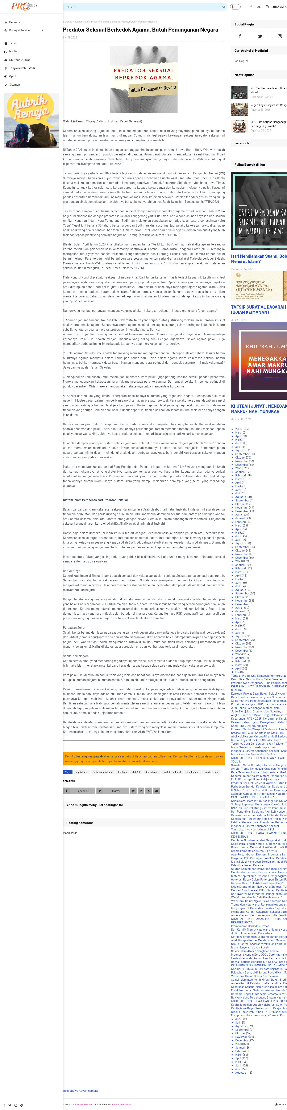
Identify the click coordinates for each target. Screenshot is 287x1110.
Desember (242, 464)
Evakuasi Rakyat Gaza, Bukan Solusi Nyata (258, 693)
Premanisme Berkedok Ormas (250, 926)
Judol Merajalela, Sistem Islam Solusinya (257, 711)
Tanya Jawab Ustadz (22, 68)
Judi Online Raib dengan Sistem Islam (255, 707)
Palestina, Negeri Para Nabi (248, 865)
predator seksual (172, 772)
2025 (238, 654)
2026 (238, 1044)
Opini (12, 76)
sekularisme (192, 772)
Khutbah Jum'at (19, 59)
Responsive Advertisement (80, 1090)
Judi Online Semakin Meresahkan (252, 933)
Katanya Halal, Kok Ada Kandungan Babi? (257, 883)
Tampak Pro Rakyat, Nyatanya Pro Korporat (258, 675)
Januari (240, 471)
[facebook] (4, 1105)
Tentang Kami (278, 6)
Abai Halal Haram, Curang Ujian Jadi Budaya (259, 736)
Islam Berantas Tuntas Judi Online (253, 754)
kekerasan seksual (103, 772)
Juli (238, 446)
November (242, 461)
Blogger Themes (83, 1104)
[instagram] (15, 1105)
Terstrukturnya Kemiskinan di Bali (253, 829)
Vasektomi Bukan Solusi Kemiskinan (254, 976)
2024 (239, 607)
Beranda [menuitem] (14, 22)
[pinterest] (21, 1105)
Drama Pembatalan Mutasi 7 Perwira (254, 851)
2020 (239, 429)
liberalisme (152, 772)
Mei (237, 439)
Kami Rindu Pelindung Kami (249, 725)
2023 (238, 561)
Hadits (13, 51)
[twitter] (9, 1105)
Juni (238, 443)
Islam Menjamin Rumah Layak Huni (253, 747)
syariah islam (82, 21)
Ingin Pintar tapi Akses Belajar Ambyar (255, 779)
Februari (241, 475)
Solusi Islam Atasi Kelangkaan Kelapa (255, 951)
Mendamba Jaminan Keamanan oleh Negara (259, 872)
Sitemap (14, 84)
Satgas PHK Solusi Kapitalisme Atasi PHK (257, 733)
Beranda (67, 21)
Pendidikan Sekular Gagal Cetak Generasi (257, 679)
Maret (239, 432)
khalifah (122, 772)
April (238, 436)
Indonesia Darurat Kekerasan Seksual (255, 826)
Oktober (240, 457)
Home (258, 6)
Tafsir (13, 43)
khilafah (136, 772)
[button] (235, 6)
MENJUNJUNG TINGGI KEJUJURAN (253, 797)
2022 (239, 514)
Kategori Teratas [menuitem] (19, 30)
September (242, 454)
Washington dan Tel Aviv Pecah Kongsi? (256, 897)
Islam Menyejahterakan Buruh (250, 947)
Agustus (241, 450)
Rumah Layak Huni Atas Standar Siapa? (256, 740)
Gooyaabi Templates (120, 1104)
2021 (238, 468)
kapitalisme (82, 772)
